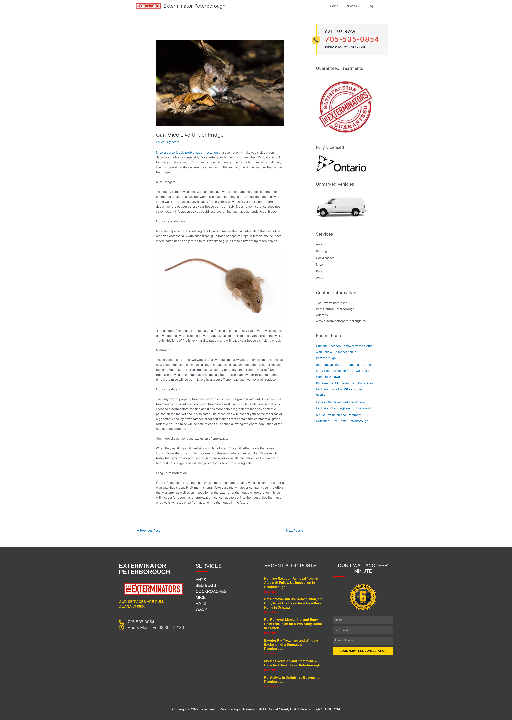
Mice (161, 142)
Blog (370, 6)
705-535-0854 (352, 39)
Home (334, 6)
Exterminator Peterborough (194, 6)
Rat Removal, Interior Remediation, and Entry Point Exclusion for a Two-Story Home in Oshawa (343, 371)
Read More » (271, 591)
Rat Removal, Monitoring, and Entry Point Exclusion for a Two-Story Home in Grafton (345, 389)
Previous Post (148, 530)
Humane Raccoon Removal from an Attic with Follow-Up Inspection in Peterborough (344, 352)
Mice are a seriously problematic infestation (187, 152)
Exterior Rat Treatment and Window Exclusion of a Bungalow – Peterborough (291, 645)
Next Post (295, 530)
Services (350, 6)
